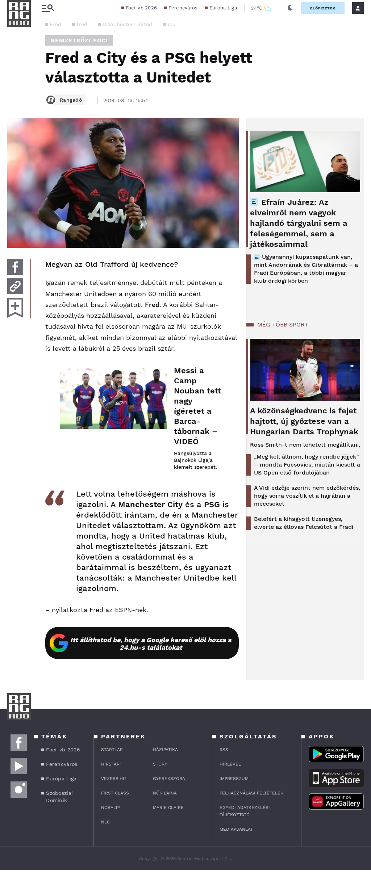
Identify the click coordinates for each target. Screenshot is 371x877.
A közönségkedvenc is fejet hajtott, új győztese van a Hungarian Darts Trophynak (304, 421)
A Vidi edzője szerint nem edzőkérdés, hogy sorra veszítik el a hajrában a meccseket (307, 495)
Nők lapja (165, 793)
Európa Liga (223, 7)
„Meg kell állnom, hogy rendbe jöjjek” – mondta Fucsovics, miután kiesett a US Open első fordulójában (307, 464)
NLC (105, 822)
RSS (224, 749)
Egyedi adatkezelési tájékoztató (245, 811)
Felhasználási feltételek (251, 793)
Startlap (111, 749)
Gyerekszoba (169, 778)
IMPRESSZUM (234, 778)
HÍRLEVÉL (230, 764)
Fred (55, 24)
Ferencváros (182, 7)
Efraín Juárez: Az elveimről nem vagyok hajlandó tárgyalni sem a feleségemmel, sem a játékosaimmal (298, 223)
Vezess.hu (113, 778)
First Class (115, 793)
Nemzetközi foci (79, 40)
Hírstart (111, 764)
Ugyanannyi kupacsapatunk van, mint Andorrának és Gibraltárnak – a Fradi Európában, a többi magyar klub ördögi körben (306, 268)
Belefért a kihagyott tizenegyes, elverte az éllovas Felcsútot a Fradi (303, 522)
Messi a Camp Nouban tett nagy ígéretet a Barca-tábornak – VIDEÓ (197, 406)
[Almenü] (48, 8)
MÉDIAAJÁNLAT (236, 829)
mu (172, 24)
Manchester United (127, 24)
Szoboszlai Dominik (59, 796)
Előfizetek (322, 8)
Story (160, 764)
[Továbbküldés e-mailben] (15, 286)
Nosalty (110, 807)
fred (81, 24)
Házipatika (165, 749)
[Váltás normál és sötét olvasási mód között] (290, 8)
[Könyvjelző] (15, 308)
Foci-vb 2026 (141, 7)
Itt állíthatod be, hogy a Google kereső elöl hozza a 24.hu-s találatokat (150, 643)
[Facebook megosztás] (15, 267)
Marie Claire (168, 807)
